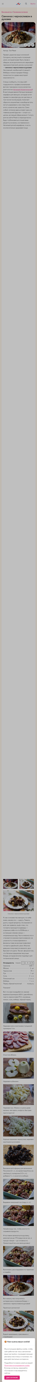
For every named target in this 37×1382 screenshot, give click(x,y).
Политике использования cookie (17, 1365)
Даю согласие (12, 1377)
